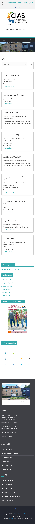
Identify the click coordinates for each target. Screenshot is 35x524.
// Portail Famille (6, 280)
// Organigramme (6, 286)
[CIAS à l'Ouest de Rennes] (17, 43)
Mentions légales (6, 436)
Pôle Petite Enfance (7, 488)
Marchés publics (6, 292)
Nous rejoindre (6, 295)
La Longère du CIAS (7, 500)
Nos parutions (5, 289)
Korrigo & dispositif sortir (9, 283)
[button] (31, 65)
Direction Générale (7, 480)
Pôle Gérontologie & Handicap (11, 496)
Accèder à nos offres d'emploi (10, 269)
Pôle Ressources (6, 484)
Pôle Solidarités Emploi (8, 492)
